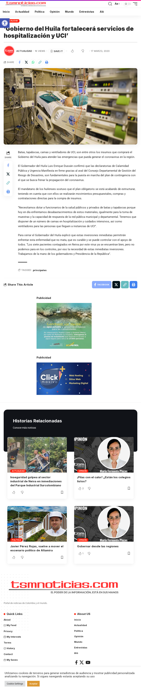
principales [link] (40, 270)
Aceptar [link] (33, 683)
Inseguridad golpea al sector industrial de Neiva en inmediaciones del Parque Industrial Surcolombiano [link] (36, 481)
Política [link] (16, 540)
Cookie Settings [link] (15, 683)
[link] (5, 23)
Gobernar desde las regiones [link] (98, 546)
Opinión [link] (83, 471)
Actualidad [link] (11, 20)
